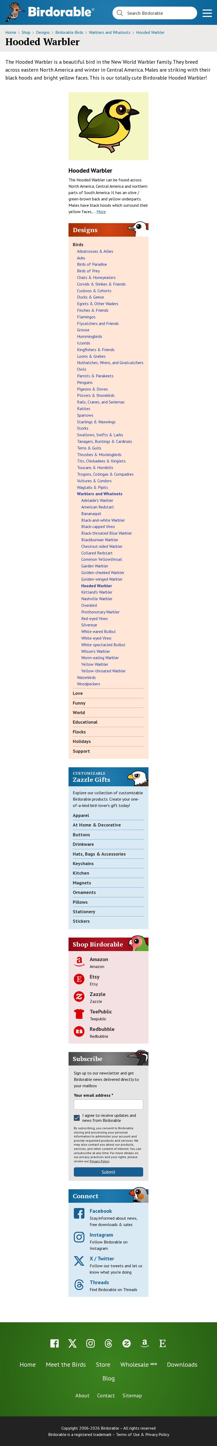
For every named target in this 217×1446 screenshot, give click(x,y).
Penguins (85, 382)
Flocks (79, 732)
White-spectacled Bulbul (103, 644)
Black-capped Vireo (98, 526)
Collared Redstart (97, 553)
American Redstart (97, 506)
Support (81, 751)
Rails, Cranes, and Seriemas (101, 402)
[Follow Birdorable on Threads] (108, 1343)
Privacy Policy (99, 1161)
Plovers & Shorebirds (96, 395)
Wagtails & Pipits (92, 487)
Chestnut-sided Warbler (102, 546)
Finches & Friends (92, 310)
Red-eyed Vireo (94, 618)
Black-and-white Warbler (103, 520)
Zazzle (98, 994)
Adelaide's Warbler (97, 500)
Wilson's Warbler (95, 651)
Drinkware (83, 844)
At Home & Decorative (97, 825)
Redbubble (102, 1029)
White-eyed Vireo (96, 638)
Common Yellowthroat (101, 559)
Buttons (81, 835)
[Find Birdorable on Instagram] (90, 1343)
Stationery (84, 911)
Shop (26, 32)
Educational (85, 722)
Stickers (81, 921)
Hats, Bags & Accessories (99, 854)
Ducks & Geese (90, 297)
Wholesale (138, 1364)
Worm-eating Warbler (100, 657)
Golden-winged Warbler (102, 579)
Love (78, 693)
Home (11, 32)
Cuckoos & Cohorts (94, 290)
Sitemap (132, 1395)
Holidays (82, 741)
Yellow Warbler (94, 664)
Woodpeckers (88, 683)
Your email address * (93, 1095)
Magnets (82, 883)
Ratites (83, 408)
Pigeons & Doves (92, 389)
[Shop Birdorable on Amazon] (144, 1343)
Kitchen (81, 873)
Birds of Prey (88, 270)
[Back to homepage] (61, 11)
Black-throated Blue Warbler (106, 533)
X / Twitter (102, 1258)
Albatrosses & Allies (95, 251)
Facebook (101, 1211)
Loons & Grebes (91, 356)
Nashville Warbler (96, 598)
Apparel (81, 815)
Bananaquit (91, 513)
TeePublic (101, 1011)
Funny (79, 703)
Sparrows (85, 415)
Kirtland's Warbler (96, 592)
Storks (82, 428)
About (82, 1395)
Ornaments (84, 892)
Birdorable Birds (69, 32)
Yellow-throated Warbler (103, 670)
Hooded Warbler (150, 32)
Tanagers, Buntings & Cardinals (104, 441)
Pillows (80, 902)
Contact (106, 1395)
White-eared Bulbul (98, 631)
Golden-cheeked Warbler (102, 572)
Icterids (83, 343)
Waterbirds (86, 677)
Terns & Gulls (89, 448)
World (79, 712)
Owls (81, 369)
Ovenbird (89, 605)
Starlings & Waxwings (96, 421)
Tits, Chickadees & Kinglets (101, 460)
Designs (43, 32)
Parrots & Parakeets (95, 375)
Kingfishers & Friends (96, 349)
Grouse (83, 329)
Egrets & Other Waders (97, 303)
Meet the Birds (66, 1364)
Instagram (101, 1234)
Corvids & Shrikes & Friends (101, 284)
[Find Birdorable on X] (72, 1343)
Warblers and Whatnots (110, 32)
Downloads (182, 1364)
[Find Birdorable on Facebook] (54, 1343)
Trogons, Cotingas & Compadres (105, 474)
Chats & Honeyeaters (96, 277)
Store (103, 1364)
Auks (81, 257)
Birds (78, 244)
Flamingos (86, 316)
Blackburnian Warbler (99, 539)
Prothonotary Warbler (100, 611)
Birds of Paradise (92, 264)
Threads (99, 1282)
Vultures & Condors (94, 480)
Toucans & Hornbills (95, 467)
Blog (108, 1378)
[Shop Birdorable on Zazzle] (126, 1343)
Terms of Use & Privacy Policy (142, 1434)
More (101, 211)
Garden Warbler (94, 565)
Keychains (83, 863)
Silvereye (89, 624)
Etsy (95, 976)
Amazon (99, 959)
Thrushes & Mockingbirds (99, 454)
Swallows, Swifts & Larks (100, 434)
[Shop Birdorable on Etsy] (162, 1343)
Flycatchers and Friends (98, 323)
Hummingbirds (89, 336)
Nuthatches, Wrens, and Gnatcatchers (110, 362)
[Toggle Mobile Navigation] (207, 14)
